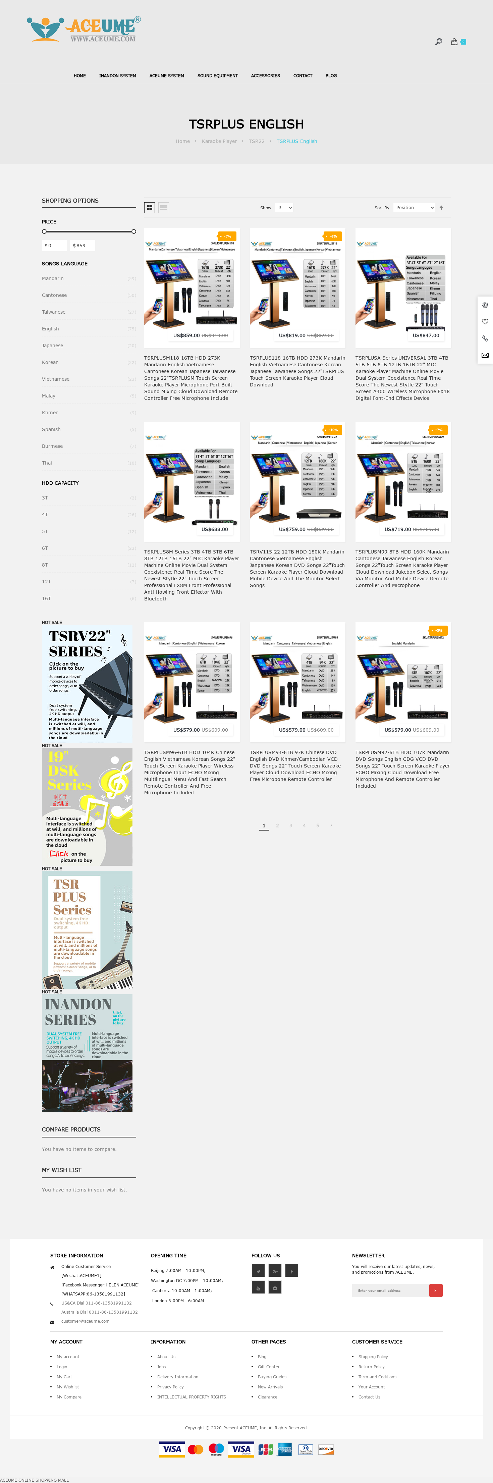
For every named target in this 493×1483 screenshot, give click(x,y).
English (89, 328)
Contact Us (369, 1396)
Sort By (382, 207)
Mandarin (89, 278)
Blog (262, 1356)
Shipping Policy (373, 1356)
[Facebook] (291, 1270)
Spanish (89, 429)
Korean (89, 362)
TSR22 (257, 141)
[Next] (331, 825)
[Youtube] (258, 1287)
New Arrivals (270, 1386)
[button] (229, 281)
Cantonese (89, 295)
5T (89, 531)
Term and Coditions (377, 1376)
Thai (89, 463)
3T (89, 497)
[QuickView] (229, 308)
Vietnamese (89, 379)
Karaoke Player (220, 141)
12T (89, 581)
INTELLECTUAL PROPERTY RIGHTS (191, 1396)
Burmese (89, 446)
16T (89, 598)
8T (89, 565)
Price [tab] (49, 221)
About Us (166, 1356)
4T (89, 514)
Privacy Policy (170, 1386)
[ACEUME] (84, 29)
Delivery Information (178, 1376)
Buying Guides (272, 1376)
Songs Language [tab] (65, 263)
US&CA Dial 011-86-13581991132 (96, 1303)
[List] (163, 207)
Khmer (89, 412)
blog (331, 75)
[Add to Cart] (229, 267)
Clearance (267, 1396)
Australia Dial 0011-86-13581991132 (99, 1312)
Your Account (372, 1386)
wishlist (485, 321)
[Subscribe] (436, 1290)
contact (302, 75)
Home (80, 75)
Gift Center (269, 1366)
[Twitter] (258, 1270)
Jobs (161, 1366)
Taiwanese (89, 312)
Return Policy (372, 1366)
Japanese (89, 345)
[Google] (275, 1270)
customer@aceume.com (85, 1321)
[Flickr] (275, 1287)
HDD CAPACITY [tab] (60, 483)
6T (89, 548)
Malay (89, 396)
